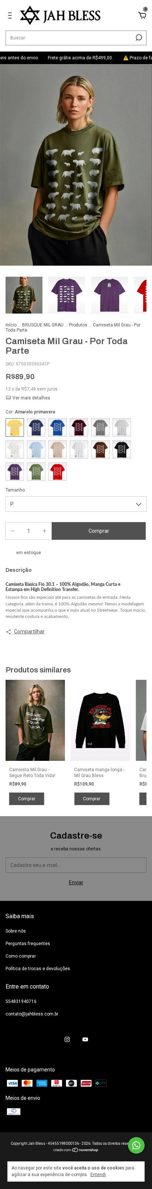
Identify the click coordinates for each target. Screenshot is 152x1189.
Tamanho (15, 490)
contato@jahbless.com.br (32, 1014)
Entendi (98, 1174)
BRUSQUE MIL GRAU (42, 325)
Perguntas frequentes (28, 943)
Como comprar (21, 956)
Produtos (78, 325)
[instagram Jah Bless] (67, 1039)
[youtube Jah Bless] (85, 1039)
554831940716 (21, 1001)
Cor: (30, 412)
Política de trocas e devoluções (38, 968)
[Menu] (11, 16)
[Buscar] (138, 38)
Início (11, 325)
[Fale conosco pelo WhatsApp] (136, 1145)
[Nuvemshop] (76, 1151)
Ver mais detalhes (30, 398)
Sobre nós (16, 931)
